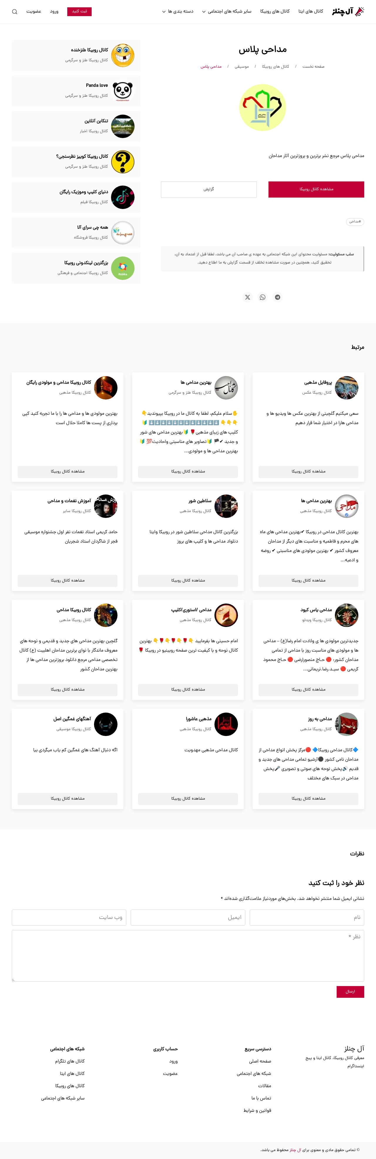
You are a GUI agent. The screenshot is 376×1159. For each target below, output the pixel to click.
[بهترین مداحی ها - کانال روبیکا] (226, 388)
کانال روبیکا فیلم (94, 202)
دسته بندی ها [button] (180, 11)
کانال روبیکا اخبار (94, 131)
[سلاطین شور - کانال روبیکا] (226, 506)
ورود (54, 11)
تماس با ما (261, 1098)
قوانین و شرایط (257, 1110)
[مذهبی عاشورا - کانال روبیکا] (226, 724)
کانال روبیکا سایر (77, 511)
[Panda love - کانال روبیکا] (123, 91)
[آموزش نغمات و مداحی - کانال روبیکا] (106, 506)
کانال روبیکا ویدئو (317, 620)
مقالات (264, 1086)
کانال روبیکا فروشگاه (91, 238)
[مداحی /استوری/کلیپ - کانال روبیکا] (226, 615)
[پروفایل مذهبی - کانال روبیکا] (346, 388)
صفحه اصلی (260, 1061)
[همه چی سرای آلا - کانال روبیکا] (123, 233)
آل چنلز (354, 1049)
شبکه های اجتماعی (254, 1074)
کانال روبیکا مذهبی (75, 393)
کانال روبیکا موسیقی (73, 729)
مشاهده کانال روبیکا (316, 189)
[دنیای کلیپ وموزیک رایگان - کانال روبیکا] (123, 197)
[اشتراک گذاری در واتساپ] (262, 297)
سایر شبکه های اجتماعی (63, 1098)
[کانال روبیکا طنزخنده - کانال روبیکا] (123, 55)
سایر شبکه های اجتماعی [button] (229, 11)
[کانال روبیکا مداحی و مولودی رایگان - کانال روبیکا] (106, 388)
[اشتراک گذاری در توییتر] (247, 297)
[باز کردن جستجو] (15, 11)
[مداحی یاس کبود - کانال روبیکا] (346, 615)
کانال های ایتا (310, 11)
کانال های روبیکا (275, 11)
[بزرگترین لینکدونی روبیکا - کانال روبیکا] (123, 268)
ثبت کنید (79, 12)
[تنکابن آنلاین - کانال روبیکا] (123, 126)
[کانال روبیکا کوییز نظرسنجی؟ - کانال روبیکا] (123, 162)
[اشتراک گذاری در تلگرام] (277, 297)
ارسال (350, 992)
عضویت (33, 11)
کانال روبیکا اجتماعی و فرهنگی (83, 273)
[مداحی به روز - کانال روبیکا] (346, 724)
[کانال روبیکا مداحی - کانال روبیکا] (106, 615)
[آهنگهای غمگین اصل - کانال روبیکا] (106, 724)
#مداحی (355, 222)
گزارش (209, 189)
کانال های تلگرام (70, 1061)
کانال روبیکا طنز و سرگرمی (86, 60)
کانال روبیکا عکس (317, 393)
